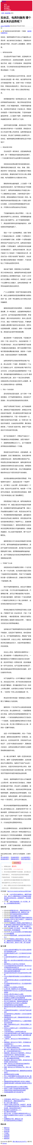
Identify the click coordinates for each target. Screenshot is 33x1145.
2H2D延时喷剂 (25, 857)
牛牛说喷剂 (7, 10)
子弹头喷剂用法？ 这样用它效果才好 (15, 1031)
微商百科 (6, 1138)
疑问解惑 (6, 8)
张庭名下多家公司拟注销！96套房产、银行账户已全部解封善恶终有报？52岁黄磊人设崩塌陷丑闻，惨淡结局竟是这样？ (17, 1106)
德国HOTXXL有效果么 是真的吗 (14, 987)
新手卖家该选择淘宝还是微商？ (19, 914)
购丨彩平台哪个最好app (11, 1102)
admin (2, 26)
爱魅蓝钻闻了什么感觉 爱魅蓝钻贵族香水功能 (17, 999)
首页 (5, 4)
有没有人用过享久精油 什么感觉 (13, 994)
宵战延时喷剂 (15, 857)
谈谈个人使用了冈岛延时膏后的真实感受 (16, 1088)
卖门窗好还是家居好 (10, 1111)
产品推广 (6, 1133)
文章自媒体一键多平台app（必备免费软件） (17, 1099)
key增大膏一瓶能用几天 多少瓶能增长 (15, 989)
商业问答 (6, 1131)
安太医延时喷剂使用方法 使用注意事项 (15, 1086)
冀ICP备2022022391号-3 (20, 1141)
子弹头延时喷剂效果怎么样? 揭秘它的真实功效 (18, 1033)
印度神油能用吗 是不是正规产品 (13, 1092)
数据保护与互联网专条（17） (13, 1110)
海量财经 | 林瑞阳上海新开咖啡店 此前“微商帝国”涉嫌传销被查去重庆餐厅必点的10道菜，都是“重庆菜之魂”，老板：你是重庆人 (18, 924)
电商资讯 (6, 1136)
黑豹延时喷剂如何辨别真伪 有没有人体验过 (17, 1081)
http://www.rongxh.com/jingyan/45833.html (19, 891)
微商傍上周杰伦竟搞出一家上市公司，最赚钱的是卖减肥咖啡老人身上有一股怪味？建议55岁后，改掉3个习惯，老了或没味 (17, 940)
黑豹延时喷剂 (15, 859)
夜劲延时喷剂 (5, 859)
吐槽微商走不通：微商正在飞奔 (19, 912)
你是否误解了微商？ (16, 915)
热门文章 (6, 6)
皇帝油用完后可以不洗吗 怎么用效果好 (15, 1003)
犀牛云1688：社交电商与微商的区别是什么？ (17, 1113)
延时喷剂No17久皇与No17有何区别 (14, 964)
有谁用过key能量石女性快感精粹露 (14, 997)
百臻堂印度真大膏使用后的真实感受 (15, 1090)
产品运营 (6, 1129)
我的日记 (6, 1127)
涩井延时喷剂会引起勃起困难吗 (13, 1005)
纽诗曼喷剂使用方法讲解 (11, 1074)
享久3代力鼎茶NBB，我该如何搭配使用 (16, 1001)
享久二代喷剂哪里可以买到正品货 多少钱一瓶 (17, 1076)
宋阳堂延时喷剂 (25, 859)
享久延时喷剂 (5, 857)
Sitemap (4, 1143)
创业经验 (7, 13)
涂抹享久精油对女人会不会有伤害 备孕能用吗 (17, 996)
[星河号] (3, 1)
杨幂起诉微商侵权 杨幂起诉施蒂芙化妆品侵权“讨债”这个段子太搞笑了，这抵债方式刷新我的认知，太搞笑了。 (18, 919)
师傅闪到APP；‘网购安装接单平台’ (20, 910)
